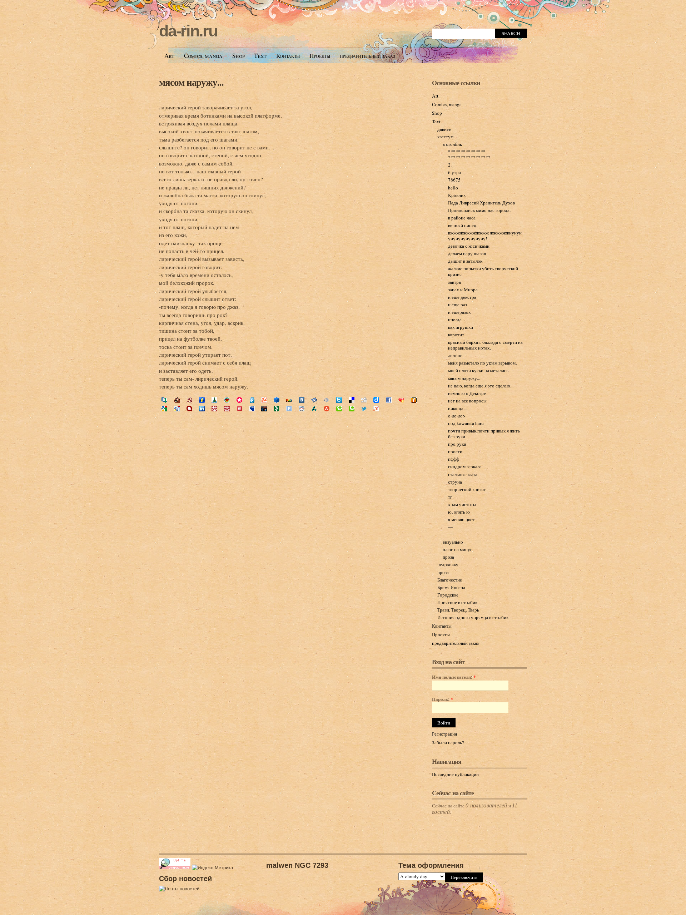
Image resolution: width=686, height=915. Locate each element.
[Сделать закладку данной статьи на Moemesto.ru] (252, 400)
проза (448, 557)
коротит (456, 334)
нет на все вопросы (467, 400)
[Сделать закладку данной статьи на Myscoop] (264, 400)
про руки (457, 444)
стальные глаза (462, 474)
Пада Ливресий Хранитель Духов (481, 202)
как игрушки (460, 327)
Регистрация (444, 734)
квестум (445, 136)
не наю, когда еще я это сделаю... (480, 385)
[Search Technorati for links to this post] (351, 409)
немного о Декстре (467, 393)
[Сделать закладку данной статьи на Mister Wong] (214, 409)
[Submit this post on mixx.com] (239, 409)
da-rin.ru (188, 31)
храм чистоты (462, 504)
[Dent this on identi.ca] (189, 409)
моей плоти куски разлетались (478, 370)
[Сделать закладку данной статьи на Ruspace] (276, 400)
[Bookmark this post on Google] (164, 409)
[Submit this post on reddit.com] (301, 409)
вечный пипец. (462, 225)
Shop (238, 55)
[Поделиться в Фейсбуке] (389, 400)
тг (450, 497)
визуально (453, 542)
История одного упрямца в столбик (472, 617)
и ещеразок (459, 312)
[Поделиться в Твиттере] (364, 409)
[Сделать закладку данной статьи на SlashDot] (314, 409)
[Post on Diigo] (376, 400)
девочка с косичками (468, 246)
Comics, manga (203, 55)
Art (169, 55)
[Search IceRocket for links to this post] (177, 409)
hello (453, 187)
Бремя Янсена (451, 587)
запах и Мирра (463, 289)
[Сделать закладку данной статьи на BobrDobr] (177, 400)
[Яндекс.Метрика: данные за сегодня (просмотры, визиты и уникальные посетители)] (212, 868)
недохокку (447, 564)
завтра (454, 282)
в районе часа (462, 217)
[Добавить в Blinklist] (326, 400)
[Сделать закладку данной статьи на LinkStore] (214, 400)
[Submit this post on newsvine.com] (276, 409)
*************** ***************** (469, 154)
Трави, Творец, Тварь (458, 610)
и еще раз (457, 304)
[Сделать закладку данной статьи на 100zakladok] (164, 400)
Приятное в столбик (457, 602)
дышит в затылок (465, 261)
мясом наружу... (191, 82)
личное (455, 355)
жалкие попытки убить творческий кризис (483, 271)
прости (455, 451)
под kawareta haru (466, 423)
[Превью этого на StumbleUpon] (326, 409)
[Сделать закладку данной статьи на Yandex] (314, 400)
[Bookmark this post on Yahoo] (376, 409)
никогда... (457, 408)
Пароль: (442, 699)
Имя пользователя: (454, 677)
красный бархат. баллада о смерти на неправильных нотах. (485, 345)
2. (450, 165)
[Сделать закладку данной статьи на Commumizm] (189, 400)
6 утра (454, 172)
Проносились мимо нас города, (479, 210)
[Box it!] (339, 400)
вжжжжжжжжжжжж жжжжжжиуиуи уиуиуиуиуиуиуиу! (485, 235)
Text (260, 55)
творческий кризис (467, 489)
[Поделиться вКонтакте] (301, 400)
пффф (453, 459)
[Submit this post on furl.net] (414, 400)
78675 (454, 180)
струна (455, 482)
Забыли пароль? (448, 742)
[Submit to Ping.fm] (289, 409)
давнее (444, 129)
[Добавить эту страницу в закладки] (401, 400)
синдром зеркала (465, 466)
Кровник (457, 195)
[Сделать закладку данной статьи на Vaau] (289, 400)
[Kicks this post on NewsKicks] (264, 409)
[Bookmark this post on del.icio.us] (351, 400)
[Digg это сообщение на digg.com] (364, 400)
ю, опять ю (459, 512)
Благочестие (449, 580)
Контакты (288, 55)
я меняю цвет (461, 519)
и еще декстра (462, 297)
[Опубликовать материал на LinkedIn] (202, 409)
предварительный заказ (367, 55)
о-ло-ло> (457, 415)
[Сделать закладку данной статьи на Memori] (239, 400)
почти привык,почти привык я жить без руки (484, 433)
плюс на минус (457, 549)
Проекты (319, 55)
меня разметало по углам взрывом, (482, 363)
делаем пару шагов (467, 253)
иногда (455, 319)
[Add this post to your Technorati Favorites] (339, 409)
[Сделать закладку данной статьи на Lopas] (227, 400)
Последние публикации (455, 774)
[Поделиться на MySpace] (252, 409)
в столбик (452, 144)
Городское (447, 595)
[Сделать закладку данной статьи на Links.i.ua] (202, 400)
